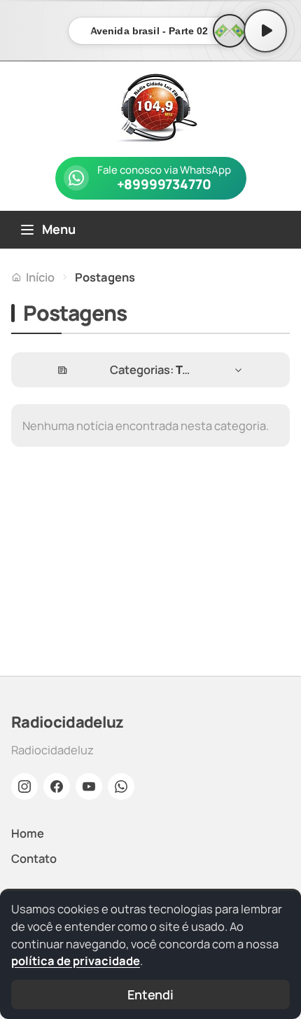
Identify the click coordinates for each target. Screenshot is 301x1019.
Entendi (150, 994)
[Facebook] (56, 786)
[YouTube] (89, 786)
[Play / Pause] (265, 31)
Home (27, 833)
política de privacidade (75, 960)
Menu (59, 229)
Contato (34, 858)
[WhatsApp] (121, 786)
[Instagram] (24, 786)
